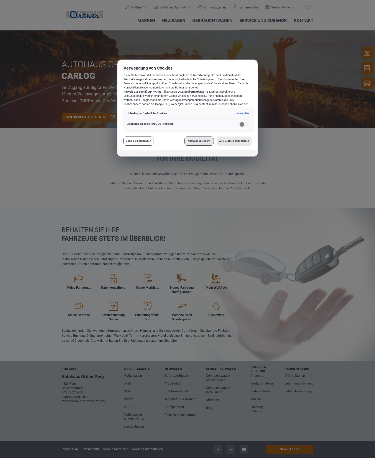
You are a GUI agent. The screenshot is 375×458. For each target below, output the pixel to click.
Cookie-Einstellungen (138, 140)
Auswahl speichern (199, 140)
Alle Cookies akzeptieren (234, 140)
